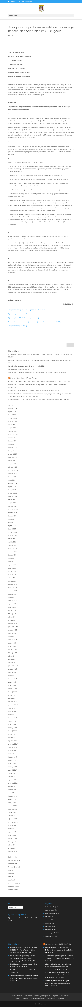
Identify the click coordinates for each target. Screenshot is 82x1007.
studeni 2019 (12, 669)
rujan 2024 (11, 480)
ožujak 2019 (12, 695)
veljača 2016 (12, 816)
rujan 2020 (11, 636)
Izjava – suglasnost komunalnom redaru (21, 314)
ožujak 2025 (12, 460)
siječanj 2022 (12, 584)
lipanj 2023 (12, 529)
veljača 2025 (12, 464)
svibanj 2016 (12, 806)
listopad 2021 (12, 594)
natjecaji (11, 873)
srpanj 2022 (12, 565)
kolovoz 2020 (12, 640)
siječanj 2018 (12, 741)
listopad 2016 (12, 790)
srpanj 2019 (12, 682)
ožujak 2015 (12, 845)
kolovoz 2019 (12, 679)
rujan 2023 (11, 519)
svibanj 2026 (12, 418)
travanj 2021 (12, 614)
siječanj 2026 (12, 431)
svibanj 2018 (12, 728)
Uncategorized (13, 890)
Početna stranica (16, 996)
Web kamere (65, 996)
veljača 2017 (12, 777)
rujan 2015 (11, 829)
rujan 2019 (11, 676)
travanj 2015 (12, 842)
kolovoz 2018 (12, 718)
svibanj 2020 (12, 649)
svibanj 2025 (12, 454)
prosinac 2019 (13, 666)
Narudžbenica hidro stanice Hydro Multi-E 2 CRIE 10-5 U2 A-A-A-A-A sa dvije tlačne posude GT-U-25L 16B (24, 949)
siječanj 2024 (12, 506)
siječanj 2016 (12, 819)
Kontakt (25, 998)
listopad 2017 (12, 750)
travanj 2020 (12, 653)
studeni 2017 (12, 747)
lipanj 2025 (12, 451)
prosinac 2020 (13, 627)
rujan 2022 (11, 558)
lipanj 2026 (12, 415)
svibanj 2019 (12, 689)
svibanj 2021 (12, 610)
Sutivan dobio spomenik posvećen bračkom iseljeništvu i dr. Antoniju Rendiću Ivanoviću (37, 372)
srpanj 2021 (12, 604)
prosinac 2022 (13, 548)
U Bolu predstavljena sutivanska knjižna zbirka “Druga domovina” (29, 390)
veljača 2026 (12, 428)
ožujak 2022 (12, 578)
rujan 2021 (11, 597)
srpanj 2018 (12, 721)
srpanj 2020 (12, 643)
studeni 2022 (12, 552)
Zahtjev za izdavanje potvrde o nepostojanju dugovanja (26, 310)
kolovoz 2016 (12, 796)
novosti (10, 877)
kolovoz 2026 (12, 408)
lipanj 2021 (12, 607)
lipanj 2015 (12, 835)
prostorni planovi (14, 883)
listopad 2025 (12, 441)
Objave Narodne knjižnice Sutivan (24, 378)
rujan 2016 (11, 793)
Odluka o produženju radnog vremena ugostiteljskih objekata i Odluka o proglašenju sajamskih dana (22, 958)
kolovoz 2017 (12, 757)
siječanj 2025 (12, 467)
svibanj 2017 (12, 767)
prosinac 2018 (13, 705)
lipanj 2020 (12, 646)
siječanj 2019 (12, 702)
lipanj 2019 (12, 685)
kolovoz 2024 (12, 483)
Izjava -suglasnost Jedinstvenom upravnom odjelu (24, 318)
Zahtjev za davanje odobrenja (18, 326)
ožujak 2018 (12, 734)
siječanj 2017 (12, 780)
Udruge (17, 998)
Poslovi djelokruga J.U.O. (42, 996)
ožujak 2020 (12, 656)
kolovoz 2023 (12, 522)
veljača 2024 (12, 503)
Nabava (10, 870)
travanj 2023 (12, 535)
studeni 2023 (12, 513)
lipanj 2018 (12, 724)
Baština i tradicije (14, 860)
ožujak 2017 (12, 773)
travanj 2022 (12, 574)
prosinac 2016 (13, 783)
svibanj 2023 (12, 532)
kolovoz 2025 (12, 447)
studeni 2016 (12, 786)
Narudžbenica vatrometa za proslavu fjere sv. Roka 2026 (26, 366)
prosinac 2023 (13, 509)
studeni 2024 (12, 473)
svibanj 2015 (12, 838)
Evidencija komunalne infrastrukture (43, 998)
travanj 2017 (12, 770)
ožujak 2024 (12, 500)
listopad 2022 (12, 555)
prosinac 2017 (13, 744)
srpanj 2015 (12, 832)
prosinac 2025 (13, 434)
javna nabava (12, 864)
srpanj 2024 (12, 487)
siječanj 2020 (12, 663)
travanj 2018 (12, 731)
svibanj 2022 (12, 571)
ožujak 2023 (12, 539)
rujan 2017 (11, 754)
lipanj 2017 (12, 763)
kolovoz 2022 (12, 561)
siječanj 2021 (12, 623)
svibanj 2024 (12, 493)
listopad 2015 (12, 825)
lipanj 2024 (12, 490)
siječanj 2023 (12, 545)
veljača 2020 (12, 659)
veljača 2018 (12, 737)
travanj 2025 (12, 457)
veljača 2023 (12, 542)
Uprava (55, 996)
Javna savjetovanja (14, 867)
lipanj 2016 (12, 803)
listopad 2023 (12, 516)
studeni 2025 (12, 438)
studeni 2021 (12, 591)
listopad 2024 (12, 477)
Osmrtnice (61, 998)
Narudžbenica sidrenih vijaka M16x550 (21, 369)
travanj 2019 (12, 692)
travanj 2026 (12, 421)
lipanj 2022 (12, 568)
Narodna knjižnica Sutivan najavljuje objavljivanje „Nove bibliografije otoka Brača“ (35, 399)
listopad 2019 (12, 672)
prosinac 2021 (13, 588)
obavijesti (11, 880)
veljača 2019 (12, 698)
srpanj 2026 (12, 412)
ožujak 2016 (12, 812)
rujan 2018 (11, 715)
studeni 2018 (12, 708)
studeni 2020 (12, 630)
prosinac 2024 (13, 470)
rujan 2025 (11, 444)
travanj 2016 (12, 809)
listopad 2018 (12, 711)
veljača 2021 (12, 620)
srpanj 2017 (12, 760)
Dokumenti (28, 996)
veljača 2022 (12, 581)
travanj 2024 (12, 496)
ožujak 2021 (12, 617)
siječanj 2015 (12, 851)
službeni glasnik (13, 886)
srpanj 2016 (12, 799)
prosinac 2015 (13, 822)
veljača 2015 (12, 848)
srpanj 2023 (12, 526)
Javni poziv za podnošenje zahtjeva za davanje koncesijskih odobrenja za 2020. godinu (36, 322)
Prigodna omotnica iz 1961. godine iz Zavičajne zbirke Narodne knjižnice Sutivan (34, 381)
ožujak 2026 (12, 425)
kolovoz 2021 (12, 601)
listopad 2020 (12, 633)
